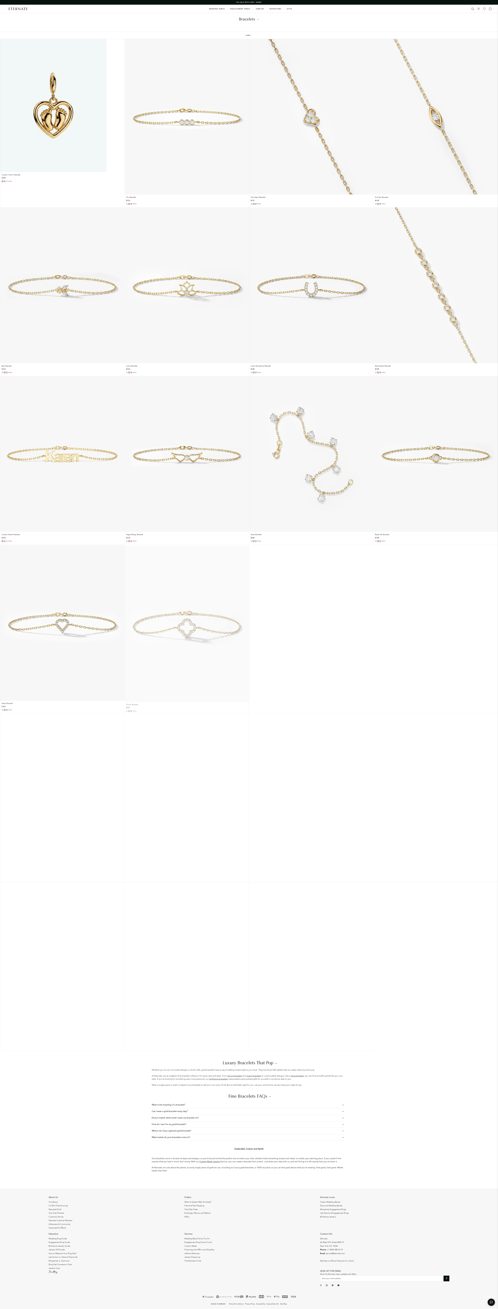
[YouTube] (338, 1285)
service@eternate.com (335, 1253)
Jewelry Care (54, 1268)
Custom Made (190, 1246)
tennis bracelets (234, 1075)
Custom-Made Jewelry (210, 1161)
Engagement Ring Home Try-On (198, 1242)
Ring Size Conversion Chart (60, 1264)
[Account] (478, 9)
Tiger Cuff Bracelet (9, 1041)
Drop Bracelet (256, 534)
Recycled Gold (55, 1209)
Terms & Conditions (236, 1304)
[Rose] (4, 181)
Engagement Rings (240, 9)
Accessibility (260, 1304)
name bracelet (297, 1075)
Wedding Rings (217, 9)
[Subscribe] (446, 1278)
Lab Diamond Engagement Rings (334, 1213)
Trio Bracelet (131, 197)
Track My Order (191, 1209)
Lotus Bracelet (131, 366)
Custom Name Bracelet (11, 534)
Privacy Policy (250, 1304)
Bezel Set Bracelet (382, 534)
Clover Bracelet (132, 703)
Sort (248, 35)
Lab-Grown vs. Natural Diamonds (63, 1257)
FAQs (186, 1216)
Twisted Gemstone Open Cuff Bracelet (390, 872)
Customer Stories (56, 1216)
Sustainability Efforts (57, 1228)
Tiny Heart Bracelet (258, 197)
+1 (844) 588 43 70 (335, 1249)
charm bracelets (253, 1075)
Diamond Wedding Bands (331, 1205)
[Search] (472, 8)
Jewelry (260, 9)
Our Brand (53, 1202)
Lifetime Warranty (192, 1253)
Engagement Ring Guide (59, 1242)
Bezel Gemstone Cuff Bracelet (138, 1042)
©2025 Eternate (218, 1304)
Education (53, 1233)
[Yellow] (2, 181)
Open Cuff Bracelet (382, 703)
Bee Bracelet (7, 366)
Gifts (289, 9)
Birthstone (275, 9)
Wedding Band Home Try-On (197, 1238)
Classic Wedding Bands (330, 1202)
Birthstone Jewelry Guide (59, 1246)
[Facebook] (321, 1285)
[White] (7, 181)
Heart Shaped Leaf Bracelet (261, 872)
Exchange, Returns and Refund (197, 1213)
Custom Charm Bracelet (11, 175)
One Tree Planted (56, 1213)
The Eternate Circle (192, 1261)
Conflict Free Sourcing (58, 1205)
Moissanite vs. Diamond (59, 1261)
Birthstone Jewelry (328, 1216)
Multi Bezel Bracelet (383, 366)
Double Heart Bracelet (10, 872)
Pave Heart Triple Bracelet (136, 872)
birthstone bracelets (218, 1079)
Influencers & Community (59, 1224)
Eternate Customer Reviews (60, 1220)
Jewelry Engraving (192, 1257)
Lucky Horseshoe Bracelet (261, 366)
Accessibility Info (272, 1304)
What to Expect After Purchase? (197, 1202)
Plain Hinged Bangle (259, 703)
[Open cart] (490, 9)
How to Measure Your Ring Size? (62, 1253)
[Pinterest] (332, 1285)
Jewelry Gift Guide (57, 1249)
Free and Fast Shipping (194, 1205)
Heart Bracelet (7, 703)
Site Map (283, 1304)
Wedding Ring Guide (58, 1238)
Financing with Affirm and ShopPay (199, 1249)
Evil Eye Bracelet (381, 197)
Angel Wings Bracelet (134, 534)
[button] (491, 1302)
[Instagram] (327, 1285)
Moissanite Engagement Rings (333, 1209)
